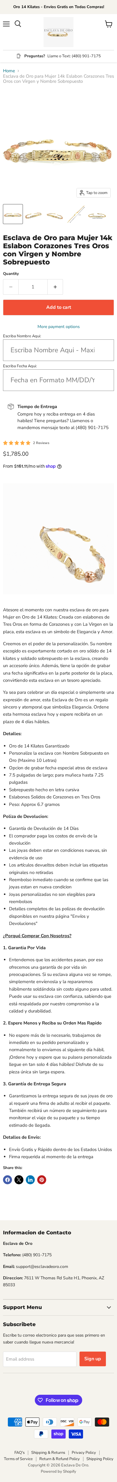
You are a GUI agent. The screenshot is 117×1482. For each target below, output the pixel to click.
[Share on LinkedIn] (30, 1179)
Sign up (92, 1358)
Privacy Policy (84, 1452)
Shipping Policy (99, 1459)
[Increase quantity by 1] (55, 287)
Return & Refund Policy (59, 1459)
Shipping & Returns (48, 1452)
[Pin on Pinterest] (41, 1179)
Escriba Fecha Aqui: (20, 366)
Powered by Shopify (58, 1471)
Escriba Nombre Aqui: (22, 336)
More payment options (59, 326)
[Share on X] (18, 1179)
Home (9, 70)
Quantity (11, 274)
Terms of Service (18, 1459)
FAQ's (19, 1452)
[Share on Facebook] (7, 1179)
